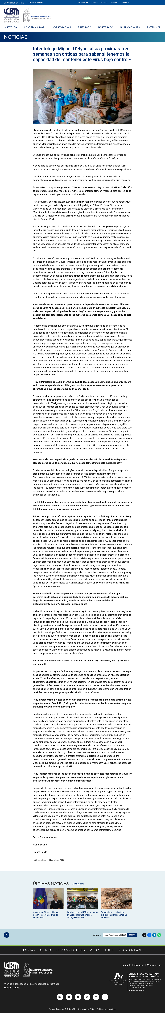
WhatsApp (159, 935)
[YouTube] (69, 997)
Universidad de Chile (85, 1009)
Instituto (10, 27)
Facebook (149, 935)
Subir (6, 935)
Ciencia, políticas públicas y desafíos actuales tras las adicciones (46, 915)
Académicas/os (34, 27)
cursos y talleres (70, 950)
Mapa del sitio (154, 965)
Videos (95, 950)
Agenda (45, 950)
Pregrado (84, 27)
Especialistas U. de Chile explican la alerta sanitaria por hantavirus (115, 915)
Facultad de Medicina (35, 3)
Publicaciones (130, 27)
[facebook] (96, 997)
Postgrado (105, 27)
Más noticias (78, 884)
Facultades (81, 3)
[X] (87, 997)
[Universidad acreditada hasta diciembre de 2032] (135, 982)
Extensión (154, 27)
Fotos (109, 950)
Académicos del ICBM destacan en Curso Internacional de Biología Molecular (82, 915)
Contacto (126, 965)
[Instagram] (60, 997)
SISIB (67, 1009)
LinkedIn (154, 935)
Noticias (15, 37)
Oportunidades (131, 950)
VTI (73, 1009)
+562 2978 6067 (12, 987)
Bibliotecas (125, 3)
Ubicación (139, 965)
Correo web (114, 3)
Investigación (61, 27)
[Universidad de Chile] (14, 2)
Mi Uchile (104, 3)
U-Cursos (95, 3)
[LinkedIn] (105, 997)
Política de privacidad (106, 1009)
